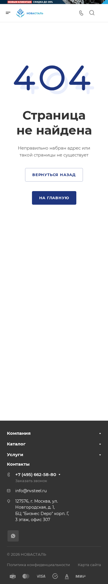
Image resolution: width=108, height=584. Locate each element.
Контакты (18, 464)
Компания (19, 433)
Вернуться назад (54, 174)
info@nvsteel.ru (31, 490)
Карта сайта (89, 564)
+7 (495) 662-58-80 (35, 474)
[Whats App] (13, 536)
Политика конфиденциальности (38, 564)
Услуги (15, 454)
